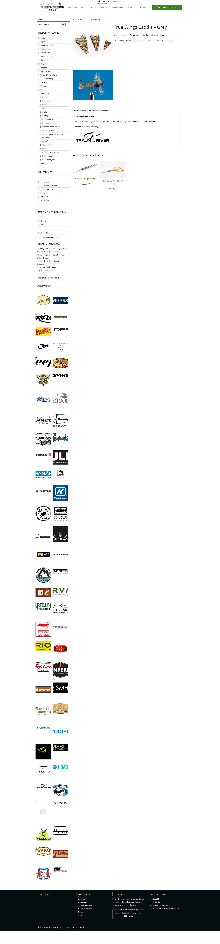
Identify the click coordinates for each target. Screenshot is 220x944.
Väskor (43, 86)
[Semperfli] (53, 660)
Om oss (104, 7)
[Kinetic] (36, 483)
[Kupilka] (36, 504)
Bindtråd (45, 141)
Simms (43, 38)
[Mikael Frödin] (36, 586)
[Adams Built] (36, 291)
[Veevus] (53, 800)
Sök (63, 24)
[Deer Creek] (53, 355)
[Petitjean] (53, 601)
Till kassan (44, 200)
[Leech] (36, 524)
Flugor (42, 163)
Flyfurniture (46, 101)
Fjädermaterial (48, 119)
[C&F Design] (53, 326)
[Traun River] (36, 782)
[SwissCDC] (53, 742)
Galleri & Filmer (117, 7)
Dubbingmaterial (48, 130)
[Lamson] (53, 504)
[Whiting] (53, 845)
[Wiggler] (36, 864)
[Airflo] (36, 311)
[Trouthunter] (53, 782)
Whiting (45, 115)
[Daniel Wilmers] (53, 339)
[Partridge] (36, 601)
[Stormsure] (36, 722)
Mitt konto (132, 7)
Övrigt (44, 108)
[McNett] (53, 565)
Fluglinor (43, 67)
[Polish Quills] (36, 619)
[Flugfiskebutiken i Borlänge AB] (36, 410)
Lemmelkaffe (45, 53)
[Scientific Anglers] (53, 640)
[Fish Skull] (36, 390)
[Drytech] (53, 372)
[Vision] (53, 825)
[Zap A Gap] (53, 864)
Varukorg (44, 204)
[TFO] (36, 763)
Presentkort (45, 49)
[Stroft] (53, 722)
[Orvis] (53, 586)
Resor (83, 7)
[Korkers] (53, 483)
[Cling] (36, 339)
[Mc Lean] (36, 565)
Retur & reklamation (48, 189)
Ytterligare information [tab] (100, 110)
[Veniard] (36, 825)
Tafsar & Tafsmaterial (48, 75)
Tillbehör (43, 90)
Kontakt (143, 7)
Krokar (45, 148)
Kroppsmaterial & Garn (155, 41)
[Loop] (53, 545)
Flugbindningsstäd (49, 160)
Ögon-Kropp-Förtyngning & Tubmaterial (51, 136)
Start (42, 178)
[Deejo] (36, 355)
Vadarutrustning (46, 78)
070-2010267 (165, 905)
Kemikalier (46, 104)
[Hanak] (36, 468)
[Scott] (36, 660)
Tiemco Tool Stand (45, 270)
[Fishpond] (53, 390)
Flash (44, 97)
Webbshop (72, 7)
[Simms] (36, 681)
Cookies (80, 915)
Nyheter (94, 7)
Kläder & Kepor (46, 82)
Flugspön (43, 60)
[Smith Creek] (36, 701)
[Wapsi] (36, 845)
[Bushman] (36, 326)
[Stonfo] (53, 701)
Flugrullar (44, 64)
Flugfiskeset (45, 71)
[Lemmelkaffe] (53, 524)
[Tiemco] (53, 763)
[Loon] (36, 545)
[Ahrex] (53, 291)
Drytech (43, 41)
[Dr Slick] (36, 372)
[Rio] (36, 640)
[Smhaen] (53, 681)
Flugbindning (141, 41)
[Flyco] (53, 410)
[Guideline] (36, 449)
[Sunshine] (36, 742)
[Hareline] (53, 468)
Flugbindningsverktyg (50, 152)
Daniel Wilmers (46, 45)
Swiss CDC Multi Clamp (47, 267)
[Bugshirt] (53, 311)
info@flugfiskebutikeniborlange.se (167, 908)
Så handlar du (45, 182)
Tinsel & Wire (47, 145)
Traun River (172, 41)
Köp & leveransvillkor (48, 185)
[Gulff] (53, 449)
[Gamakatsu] (53, 431)
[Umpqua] (36, 800)
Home (73, 19)
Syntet (147, 41)
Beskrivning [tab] (81, 110)
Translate (104, 3)
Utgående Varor (46, 56)
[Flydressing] (36, 431)
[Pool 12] (53, 619)
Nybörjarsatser (48, 156)
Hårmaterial (47, 123)
